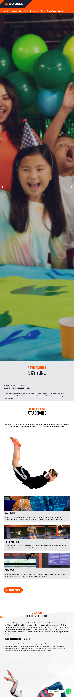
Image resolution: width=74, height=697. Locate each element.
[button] (36, 359)
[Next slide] (71, 187)
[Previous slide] (2, 187)
